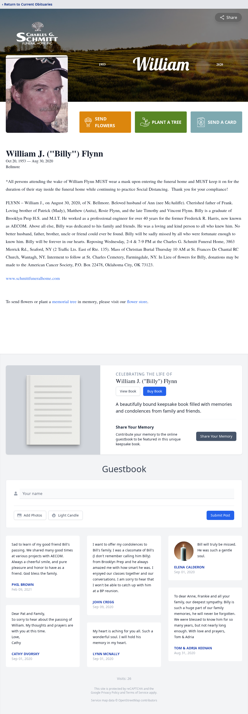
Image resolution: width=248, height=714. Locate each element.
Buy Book (154, 391)
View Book (128, 391)
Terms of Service (137, 692)
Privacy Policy (110, 692)
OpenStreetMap (129, 700)
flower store (137, 301)
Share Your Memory (216, 436)
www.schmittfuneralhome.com (33, 278)
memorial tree (64, 301)
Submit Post (220, 515)
